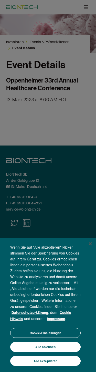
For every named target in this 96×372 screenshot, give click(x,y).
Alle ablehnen (45, 346)
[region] (48, 305)
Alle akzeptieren (46, 361)
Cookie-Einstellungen (45, 333)
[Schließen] (90, 243)
